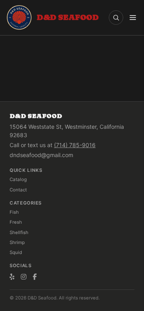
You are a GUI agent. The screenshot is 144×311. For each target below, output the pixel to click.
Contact (18, 190)
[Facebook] (35, 276)
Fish (14, 212)
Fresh (16, 222)
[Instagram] (23, 276)
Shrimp (17, 242)
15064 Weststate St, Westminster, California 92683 (67, 130)
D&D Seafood (36, 116)
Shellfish (19, 232)
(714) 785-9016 (75, 145)
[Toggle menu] (133, 17)
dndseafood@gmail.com (41, 155)
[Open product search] (116, 17)
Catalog (18, 179)
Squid (16, 252)
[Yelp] (12, 276)
